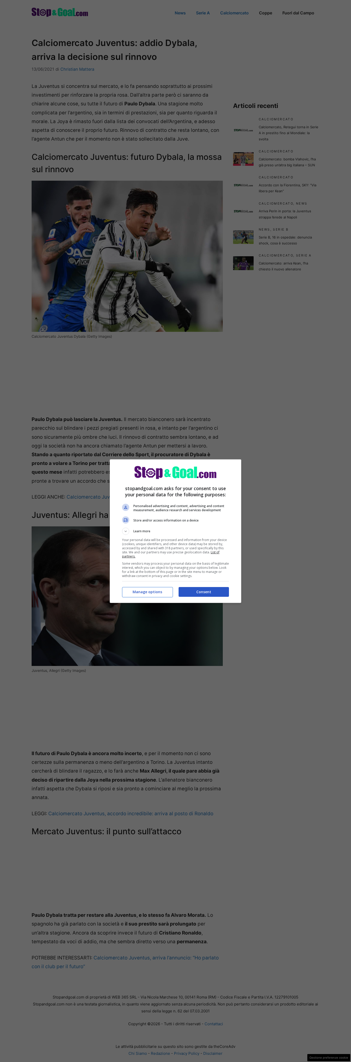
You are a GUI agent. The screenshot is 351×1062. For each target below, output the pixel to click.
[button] (175, 531)
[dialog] (175, 531)
